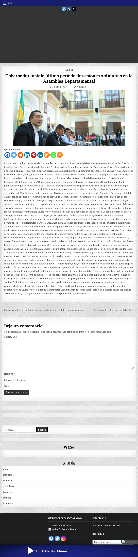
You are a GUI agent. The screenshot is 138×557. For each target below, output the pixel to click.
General (69, 69)
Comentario (11, 337)
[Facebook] (69, 9)
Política (7, 497)
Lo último (8, 492)
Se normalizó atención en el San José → (115, 310)
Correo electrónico (15, 380)
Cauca (6, 469)
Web (6, 386)
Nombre (9, 374)
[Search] (74, 9)
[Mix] (47, 155)
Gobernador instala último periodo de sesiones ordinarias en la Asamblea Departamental (69, 78)
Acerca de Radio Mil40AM (106, 525)
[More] (60, 155)
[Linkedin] (27, 155)
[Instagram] (63, 538)
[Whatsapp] (53, 155)
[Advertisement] (69, 37)
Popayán (8, 503)
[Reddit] (20, 155)
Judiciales (8, 486)
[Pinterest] (34, 155)
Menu (10, 3)
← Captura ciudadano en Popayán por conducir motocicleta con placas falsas (42, 310)
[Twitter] (64, 9)
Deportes (8, 475)
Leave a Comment (79, 86)
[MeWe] (40, 155)
